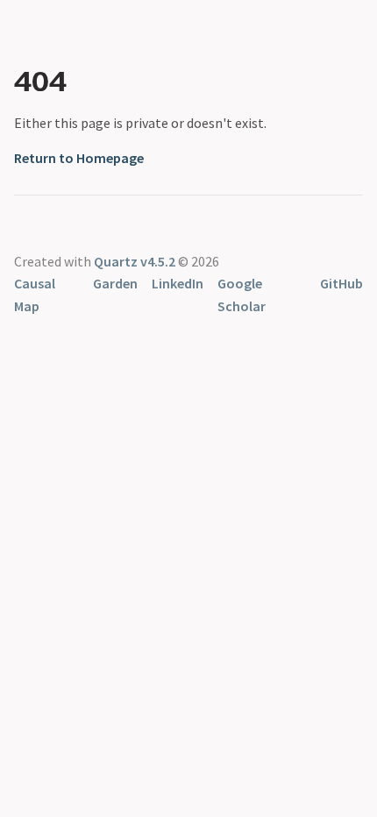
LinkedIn (177, 283)
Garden (115, 283)
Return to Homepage (79, 158)
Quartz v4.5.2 (134, 261)
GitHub (341, 283)
